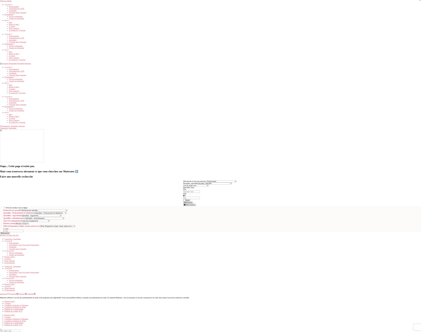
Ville (184, 194)
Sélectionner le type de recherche (194, 181)
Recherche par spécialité (12, 210)
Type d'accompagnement (12, 221)
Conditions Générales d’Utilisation (16, 305)
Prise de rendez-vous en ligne (16, 208)
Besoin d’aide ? (14, 24)
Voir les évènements (16, 16)
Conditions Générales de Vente (15, 307)
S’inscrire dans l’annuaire (17, 13)
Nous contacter (14, 28)
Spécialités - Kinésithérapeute (14, 218)
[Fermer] (420, 0)
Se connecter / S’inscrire (17, 30)
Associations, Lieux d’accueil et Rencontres (24, 245)
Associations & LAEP (16, 9)
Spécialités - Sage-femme (12, 215)
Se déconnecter (9, 263)
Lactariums (12, 11)
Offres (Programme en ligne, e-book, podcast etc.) (21, 226)
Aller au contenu (6, 1)
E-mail (5, 229)
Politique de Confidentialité (13, 309)
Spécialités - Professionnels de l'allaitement (19, 213)
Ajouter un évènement (16, 18)
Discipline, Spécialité (190, 183)
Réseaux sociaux (9, 223)
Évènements (8, 14)
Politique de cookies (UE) (13, 311)
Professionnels (14, 7)
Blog (10, 22)
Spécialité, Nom (188, 187)
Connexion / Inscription (12, 239)
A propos (12, 26)
